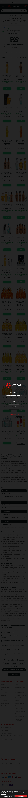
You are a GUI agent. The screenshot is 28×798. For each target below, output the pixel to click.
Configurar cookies (8, 796)
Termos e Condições (14, 414)
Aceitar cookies (21, 796)
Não (14, 407)
